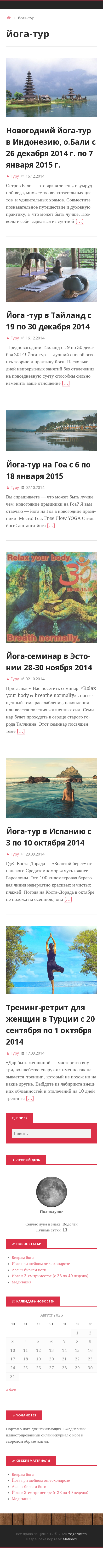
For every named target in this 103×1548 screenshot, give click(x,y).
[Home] (9, 18)
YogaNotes (77, 1533)
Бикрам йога (23, 1257)
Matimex (70, 1539)
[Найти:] (51, 1133)
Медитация (21, 1282)
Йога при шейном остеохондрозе (41, 1263)
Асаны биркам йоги (29, 1269)
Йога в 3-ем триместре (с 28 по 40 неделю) (50, 1275)
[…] (79, 221)
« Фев (11, 1389)
